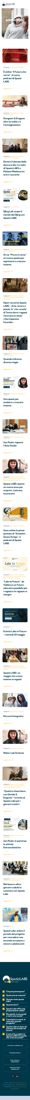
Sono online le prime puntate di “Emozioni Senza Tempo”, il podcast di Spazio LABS (14, 537)
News (11, 67)
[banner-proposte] (15, 460)
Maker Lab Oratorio (13, 752)
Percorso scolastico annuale (11, 297)
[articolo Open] (15, 279)
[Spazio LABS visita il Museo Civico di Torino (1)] (15, 139)
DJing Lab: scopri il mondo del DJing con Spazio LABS (14, 214)
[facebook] (13, 1076)
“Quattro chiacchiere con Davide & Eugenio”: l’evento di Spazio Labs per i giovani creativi (14, 798)
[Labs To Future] (15, 558)
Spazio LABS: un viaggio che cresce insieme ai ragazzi (13, 676)
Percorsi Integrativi (13, 716)
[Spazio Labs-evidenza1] (15, 908)
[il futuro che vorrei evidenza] (15, 49)
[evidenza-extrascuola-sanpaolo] (15, 818)
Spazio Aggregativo (8, 251)
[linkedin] (17, 1076)
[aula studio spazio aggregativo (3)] (15, 420)
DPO (17, 1088)
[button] (15, 992)
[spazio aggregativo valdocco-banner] (15, 376)
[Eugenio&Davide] (15, 767)
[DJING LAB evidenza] (15, 189)
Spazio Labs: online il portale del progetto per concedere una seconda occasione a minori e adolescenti (14, 937)
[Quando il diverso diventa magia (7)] (15, 336)
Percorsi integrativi (19, 67)
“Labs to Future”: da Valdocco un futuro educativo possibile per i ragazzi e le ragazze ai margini (15, 588)
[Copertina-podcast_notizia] (15, 508)
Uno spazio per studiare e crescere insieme (13, 402)
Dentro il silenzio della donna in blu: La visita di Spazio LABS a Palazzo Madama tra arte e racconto (14, 168)
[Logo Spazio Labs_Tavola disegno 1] (8, 3)
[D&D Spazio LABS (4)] (15, 96)
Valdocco (11, 114)
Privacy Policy (17, 1086)
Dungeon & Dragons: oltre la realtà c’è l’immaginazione (14, 121)
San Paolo (11, 158)
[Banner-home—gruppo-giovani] (15, 694)
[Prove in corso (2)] (15, 232)
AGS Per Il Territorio (17, 1082)
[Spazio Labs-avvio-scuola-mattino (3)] (15, 862)
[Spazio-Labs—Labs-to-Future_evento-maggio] (15, 609)
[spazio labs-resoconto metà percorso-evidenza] (15, 649)
